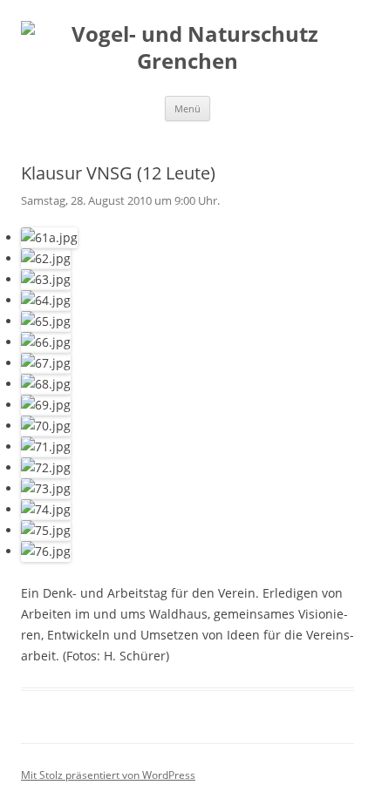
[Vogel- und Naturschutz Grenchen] (187, 48)
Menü (187, 108)
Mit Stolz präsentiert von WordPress (108, 775)
